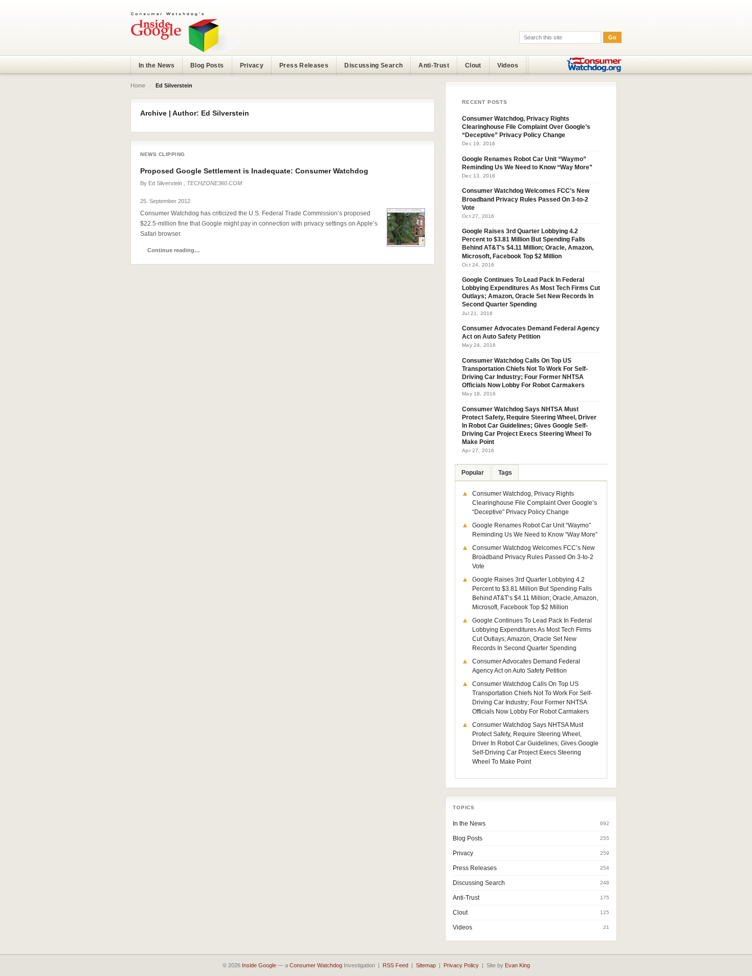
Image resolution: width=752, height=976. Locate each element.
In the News (156, 65)
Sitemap (426, 965)
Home (137, 85)
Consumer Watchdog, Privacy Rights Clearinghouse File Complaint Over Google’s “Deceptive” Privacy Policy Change (526, 127)
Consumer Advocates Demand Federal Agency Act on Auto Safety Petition (531, 332)
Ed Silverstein (165, 183)
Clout (473, 65)
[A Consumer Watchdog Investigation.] (185, 31)
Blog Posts (207, 65)
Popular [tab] (472, 472)
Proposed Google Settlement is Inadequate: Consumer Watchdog (254, 171)
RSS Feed (395, 965)
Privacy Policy (461, 965)
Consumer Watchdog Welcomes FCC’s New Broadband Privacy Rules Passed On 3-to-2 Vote (525, 199)
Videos (507, 65)
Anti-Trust (433, 65)
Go (612, 37)
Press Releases (303, 65)
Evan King (517, 965)
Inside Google (259, 965)
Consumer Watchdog (316, 965)
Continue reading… (173, 250)
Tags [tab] (505, 472)
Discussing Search (373, 65)
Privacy (252, 65)
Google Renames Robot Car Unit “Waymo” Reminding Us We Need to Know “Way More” (527, 163)
